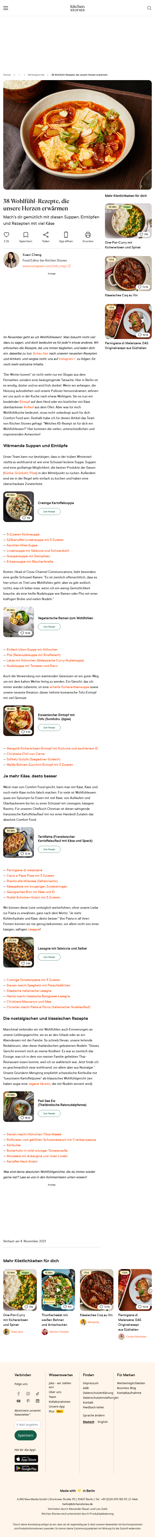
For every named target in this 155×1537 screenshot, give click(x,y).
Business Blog (126, 1388)
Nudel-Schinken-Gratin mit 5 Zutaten (33, 897)
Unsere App (57, 1406)
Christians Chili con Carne (26, 753)
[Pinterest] (28, 1401)
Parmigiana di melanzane (24, 870)
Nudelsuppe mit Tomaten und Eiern (32, 666)
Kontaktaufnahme (129, 1393)
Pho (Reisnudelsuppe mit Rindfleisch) (34, 655)
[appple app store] (28, 1460)
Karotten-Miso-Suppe (22, 545)
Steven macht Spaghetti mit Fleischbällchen (38, 985)
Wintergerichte (36, 74)
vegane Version (39, 1083)
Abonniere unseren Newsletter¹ (28, 1412)
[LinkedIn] (37, 1401)
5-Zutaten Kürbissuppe (23, 534)
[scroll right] (151, 1290)
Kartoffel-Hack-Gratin (22, 1161)
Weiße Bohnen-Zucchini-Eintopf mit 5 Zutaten (40, 764)
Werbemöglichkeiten (131, 1383)
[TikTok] (37, 1393)
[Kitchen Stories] (78, 8)
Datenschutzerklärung (98, 1393)
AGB (86, 1388)
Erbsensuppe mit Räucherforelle (30, 561)
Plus (55, 1411)
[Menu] (5, 8)
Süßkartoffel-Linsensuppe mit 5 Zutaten (35, 539)
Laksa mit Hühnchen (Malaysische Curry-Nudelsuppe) (45, 660)
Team (52, 1397)
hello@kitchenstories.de (77, 1504)
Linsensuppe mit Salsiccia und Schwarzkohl (38, 550)
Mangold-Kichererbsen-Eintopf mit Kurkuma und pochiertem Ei (52, 748)
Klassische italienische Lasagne (29, 990)
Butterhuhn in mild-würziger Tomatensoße (37, 1150)
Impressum (90, 1383)
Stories (7, 74)
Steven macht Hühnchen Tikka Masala (34, 1134)
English (103, 1422)
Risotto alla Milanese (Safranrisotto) (32, 881)
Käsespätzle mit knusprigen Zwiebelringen (37, 886)
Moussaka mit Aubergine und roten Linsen (37, 1156)
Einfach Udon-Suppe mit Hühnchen (32, 649)
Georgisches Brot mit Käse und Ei (31, 892)
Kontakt (88, 1402)
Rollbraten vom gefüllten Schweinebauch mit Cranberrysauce (51, 1139)
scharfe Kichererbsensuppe (69, 687)
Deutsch (88, 1422)
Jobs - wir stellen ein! (60, 1385)
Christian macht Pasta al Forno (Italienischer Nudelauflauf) (48, 1007)
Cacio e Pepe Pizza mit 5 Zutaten (30, 875)
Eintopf (25, 401)
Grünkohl (21, 473)
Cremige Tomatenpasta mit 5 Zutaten (33, 980)
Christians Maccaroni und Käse (29, 1001)
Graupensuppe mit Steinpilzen (28, 556)
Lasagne (34, 929)
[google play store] (28, 1469)
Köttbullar (14, 1145)
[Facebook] (18, 1393)
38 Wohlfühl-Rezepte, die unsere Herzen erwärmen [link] (79, 74)
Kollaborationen (59, 1402)
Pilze (32, 473)
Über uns (55, 1392)
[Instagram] (28, 1393)
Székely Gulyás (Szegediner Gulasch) (33, 759)
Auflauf (29, 407)
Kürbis (8, 473)
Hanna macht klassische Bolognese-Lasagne (38, 996)
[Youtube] (18, 1401)
